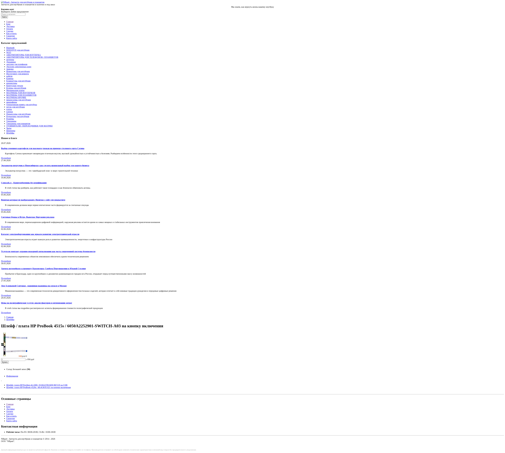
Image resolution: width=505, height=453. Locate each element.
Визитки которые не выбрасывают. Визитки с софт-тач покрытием (33, 200)
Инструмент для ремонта (17, 74)
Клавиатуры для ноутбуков (18, 81)
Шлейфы (10, 133)
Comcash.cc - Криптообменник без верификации (24, 183)
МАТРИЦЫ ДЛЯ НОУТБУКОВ (20, 93)
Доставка (10, 26)
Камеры (9, 78)
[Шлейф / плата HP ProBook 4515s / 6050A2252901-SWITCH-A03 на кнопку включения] (14, 357)
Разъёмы (10, 119)
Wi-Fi (8, 52)
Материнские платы (15, 90)
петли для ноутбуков (15, 107)
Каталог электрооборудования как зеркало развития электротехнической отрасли (40, 234)
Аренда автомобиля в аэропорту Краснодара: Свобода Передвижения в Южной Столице (43, 268)
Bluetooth (10, 48)
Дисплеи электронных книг (18, 67)
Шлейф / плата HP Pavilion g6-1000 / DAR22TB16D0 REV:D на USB (36, 385)
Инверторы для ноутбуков (18, 71)
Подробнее (6, 158)
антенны (10, 59)
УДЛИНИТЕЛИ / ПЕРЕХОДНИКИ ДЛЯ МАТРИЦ (29, 126)
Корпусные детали (14, 85)
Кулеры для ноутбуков (16, 88)
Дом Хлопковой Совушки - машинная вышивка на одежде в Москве (34, 286)
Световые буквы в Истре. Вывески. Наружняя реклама (27, 217)
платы (9, 109)
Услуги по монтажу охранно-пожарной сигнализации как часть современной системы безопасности (48, 251)
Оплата (9, 29)
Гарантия (10, 36)
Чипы (8, 128)
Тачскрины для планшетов (18, 123)
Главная (9, 22)
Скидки (9, 31)
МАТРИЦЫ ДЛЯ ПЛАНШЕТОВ (21, 95)
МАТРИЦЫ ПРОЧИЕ (16, 97)
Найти (4, 17)
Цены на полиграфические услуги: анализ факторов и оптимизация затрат (36, 303)
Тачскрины (11, 121)
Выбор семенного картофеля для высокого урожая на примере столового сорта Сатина (42, 148)
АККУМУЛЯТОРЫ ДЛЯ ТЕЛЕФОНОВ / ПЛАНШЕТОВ (32, 57)
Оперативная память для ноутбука (21, 104)
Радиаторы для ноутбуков (17, 116)
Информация (12, 376)
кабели (9, 76)
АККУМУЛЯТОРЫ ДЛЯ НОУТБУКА (23, 55)
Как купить (11, 33)
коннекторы (11, 83)
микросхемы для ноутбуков (18, 100)
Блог (8, 24)
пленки (9, 112)
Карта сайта (11, 38)
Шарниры (10, 131)
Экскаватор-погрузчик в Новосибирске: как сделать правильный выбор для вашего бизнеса (45, 165)
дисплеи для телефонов (16, 64)
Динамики (11, 62)
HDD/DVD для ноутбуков (17, 50)
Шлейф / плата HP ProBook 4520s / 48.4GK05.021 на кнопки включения (38, 387)
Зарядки (10, 69)
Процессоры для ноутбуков (18, 114)
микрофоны (11, 102)
